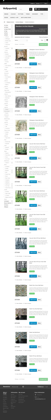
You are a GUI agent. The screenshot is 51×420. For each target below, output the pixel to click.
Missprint (7, 170)
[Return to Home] (4, 22)
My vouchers (21, 402)
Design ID (7, 147)
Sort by (16, 40)
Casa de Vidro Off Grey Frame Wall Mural (37, 262)
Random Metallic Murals (7, 117)
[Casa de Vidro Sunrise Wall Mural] (21, 149)
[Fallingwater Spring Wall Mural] (21, 125)
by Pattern (6, 27)
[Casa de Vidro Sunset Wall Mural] (21, 196)
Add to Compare (28, 67)
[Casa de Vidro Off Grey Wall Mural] (21, 243)
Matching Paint (26, 17)
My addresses (21, 399)
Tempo (6, 124)
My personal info (22, 400)
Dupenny (7, 153)
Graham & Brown (6, 163)
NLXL (6, 172)
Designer (35, 14)
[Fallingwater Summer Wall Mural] (21, 55)
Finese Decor (7, 155)
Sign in (45, 3)
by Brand (6, 34)
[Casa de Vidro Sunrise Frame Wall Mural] (21, 172)
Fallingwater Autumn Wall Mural (36, 73)
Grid (45, 41)
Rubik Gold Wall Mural (34, 332)
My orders (21, 394)
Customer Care (14, 400)
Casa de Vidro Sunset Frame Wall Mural (37, 215)
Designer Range (6, 150)
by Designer (6, 201)
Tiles (6, 126)
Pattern (20, 14)
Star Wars (7, 191)
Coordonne (7, 48)
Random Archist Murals (7, 110)
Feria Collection (8, 65)
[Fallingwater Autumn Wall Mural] (21, 78)
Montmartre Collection (6, 98)
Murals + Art (14, 17)
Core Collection (8, 56)
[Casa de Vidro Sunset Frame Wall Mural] (21, 220)
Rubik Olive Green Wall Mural (36, 285)
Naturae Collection (6, 102)
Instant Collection (6, 79)
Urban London (7, 193)
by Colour (6, 25)
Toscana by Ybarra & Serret (7, 129)
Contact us (33, 3)
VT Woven (7, 195)
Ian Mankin (7, 166)
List (47, 41)
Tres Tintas (7, 185)
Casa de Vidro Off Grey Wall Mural (37, 238)
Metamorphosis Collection (7, 93)
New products (13, 396)
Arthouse (7, 36)
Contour (6, 42)
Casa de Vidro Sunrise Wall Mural (37, 143)
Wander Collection (6, 135)
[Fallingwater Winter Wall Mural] (21, 102)
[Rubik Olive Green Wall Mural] (21, 290)
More (17, 33)
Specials (12, 394)
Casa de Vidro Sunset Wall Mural (37, 191)
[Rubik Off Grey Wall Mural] (21, 361)
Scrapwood (7, 180)
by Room (5, 403)
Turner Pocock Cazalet (7, 188)
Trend (28, 14)
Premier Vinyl (7, 174)
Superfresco (7, 183)
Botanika (7, 54)
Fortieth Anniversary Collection (6, 73)
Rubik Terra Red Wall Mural (35, 308)
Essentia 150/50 (6, 62)
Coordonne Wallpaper (19, 22)
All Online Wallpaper (6, 206)
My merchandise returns (23, 396)
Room (6, 17)
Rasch (6, 176)
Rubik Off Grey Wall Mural (35, 356)
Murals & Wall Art (7, 203)
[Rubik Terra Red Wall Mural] (21, 314)
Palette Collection (6, 106)
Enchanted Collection (6, 59)
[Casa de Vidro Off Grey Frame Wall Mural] (21, 267)
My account (22, 392)
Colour (13, 14)
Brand (6, 14)
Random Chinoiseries (6, 114)
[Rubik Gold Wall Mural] (21, 337)
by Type (5, 31)
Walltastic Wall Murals (7, 198)
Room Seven (7, 178)
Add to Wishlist (19, 67)
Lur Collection (7, 82)
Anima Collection (6, 51)
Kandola (6, 168)
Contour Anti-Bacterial (7, 45)
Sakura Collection (6, 121)
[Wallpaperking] (10, 8)
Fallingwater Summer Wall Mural (36, 49)
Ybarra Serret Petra (7, 138)
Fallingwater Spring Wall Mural (36, 120)
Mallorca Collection (6, 85)
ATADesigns (7, 38)
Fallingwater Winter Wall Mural (36, 96)
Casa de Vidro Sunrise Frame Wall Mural (37, 168)
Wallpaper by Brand (10, 22)
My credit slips (21, 397)
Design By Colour (6, 144)
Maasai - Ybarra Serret (6, 89)
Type (41, 14)
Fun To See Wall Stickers (7, 159)
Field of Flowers (6, 68)
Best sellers (13, 397)
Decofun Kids (7, 141)
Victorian (7, 132)
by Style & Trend (7, 29)
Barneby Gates (8, 40)
